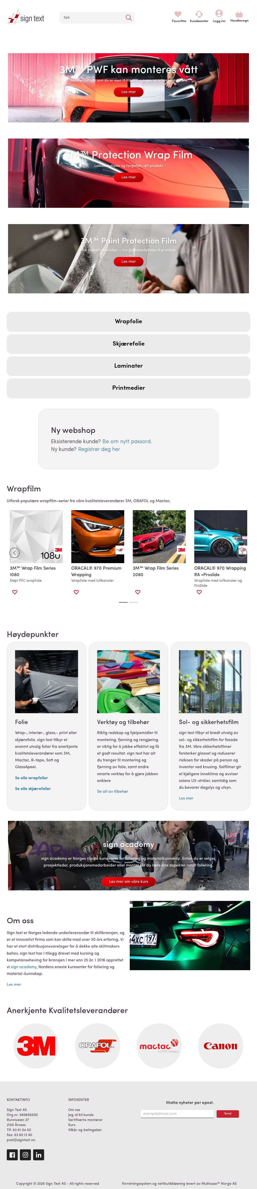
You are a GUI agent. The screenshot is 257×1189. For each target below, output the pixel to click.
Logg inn (219, 14)
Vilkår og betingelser (85, 1130)
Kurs (71, 1125)
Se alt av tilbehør (112, 792)
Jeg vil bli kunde (81, 1115)
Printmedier (128, 388)
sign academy (23, 967)
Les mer (128, 92)
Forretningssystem (136, 1184)
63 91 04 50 (22, 1130)
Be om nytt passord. (127, 442)
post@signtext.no (21, 1140)
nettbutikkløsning (171, 1184)
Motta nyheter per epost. (190, 1103)
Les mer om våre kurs (128, 882)
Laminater (128, 366)
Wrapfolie (128, 322)
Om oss (74, 1110)
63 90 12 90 (23, 1135)
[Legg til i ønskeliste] (14, 592)
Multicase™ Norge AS (219, 1184)
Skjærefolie (129, 344)
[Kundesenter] (199, 14)
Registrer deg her (99, 449)
